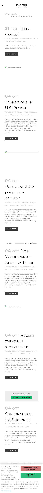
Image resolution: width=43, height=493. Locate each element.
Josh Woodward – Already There (19, 256)
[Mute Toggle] (31, 243)
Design (20, 112)
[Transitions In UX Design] (21, 78)
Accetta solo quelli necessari (30, 468)
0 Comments (14, 115)
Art (19, 424)
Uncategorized (24, 38)
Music (20, 266)
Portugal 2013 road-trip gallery (20, 192)
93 (23, 115)
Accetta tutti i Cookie (21, 397)
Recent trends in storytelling (20, 341)
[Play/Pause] (7, 243)
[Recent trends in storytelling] (21, 317)
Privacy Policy (6, 491)
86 (20, 427)
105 (24, 205)
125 (24, 354)
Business (21, 351)
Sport (19, 202)
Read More (11, 54)
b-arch (33, 38)
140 (24, 269)
